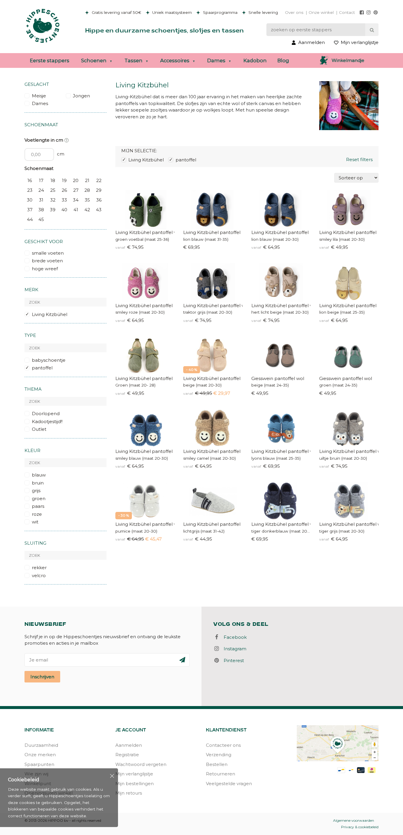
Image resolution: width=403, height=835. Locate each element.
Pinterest (232, 660)
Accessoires (174, 60)
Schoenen (94, 60)
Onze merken (40, 754)
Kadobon (255, 60)
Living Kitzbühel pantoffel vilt (145, 232)
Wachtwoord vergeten (140, 764)
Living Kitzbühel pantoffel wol (213, 305)
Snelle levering (262, 12)
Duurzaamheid (41, 745)
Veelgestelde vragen (229, 783)
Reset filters (359, 159)
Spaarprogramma (219, 12)
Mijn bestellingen (134, 783)
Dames (216, 60)
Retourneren (220, 774)
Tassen (133, 60)
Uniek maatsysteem (171, 12)
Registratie (127, 754)
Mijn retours (128, 793)
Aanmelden (128, 745)
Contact (347, 12)
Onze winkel (321, 12)
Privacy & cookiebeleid (360, 827)
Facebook (233, 637)
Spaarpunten (39, 764)
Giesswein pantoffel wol (277, 378)
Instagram (233, 648)
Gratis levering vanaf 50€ (116, 12)
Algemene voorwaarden (353, 820)
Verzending (218, 754)
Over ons (294, 12)
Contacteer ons (223, 745)
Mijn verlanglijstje (134, 774)
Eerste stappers (49, 60)
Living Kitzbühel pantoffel (211, 232)
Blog (283, 60)
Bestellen (216, 764)
